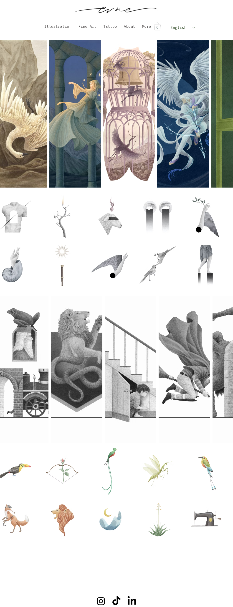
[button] (157, 26)
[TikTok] (116, 601)
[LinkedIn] (132, 601)
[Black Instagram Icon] (101, 601)
